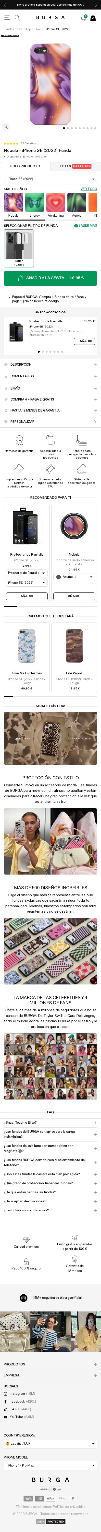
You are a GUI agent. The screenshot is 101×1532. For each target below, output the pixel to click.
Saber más (87, 225)
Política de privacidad (69, 1507)
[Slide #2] (72, 128)
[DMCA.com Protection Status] (50, 1522)
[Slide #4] (80, 128)
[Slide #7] (91, 128)
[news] (84, 18)
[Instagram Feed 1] (50, 1331)
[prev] (5, 5)
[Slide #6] (87, 128)
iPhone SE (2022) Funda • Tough (26, 681)
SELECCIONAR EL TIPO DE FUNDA (31, 226)
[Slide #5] (84, 128)
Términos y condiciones (33, 1507)
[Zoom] (6, 127)
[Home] (51, 18)
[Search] (17, 18)
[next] (96, 5)
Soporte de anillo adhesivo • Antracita (74, 562)
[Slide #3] (76, 128)
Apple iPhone (34, 29)
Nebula (74, 554)
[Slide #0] (64, 128)
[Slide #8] (95, 128)
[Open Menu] (7, 18)
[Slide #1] (68, 128)
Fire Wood (74, 673)
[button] (20, 143)
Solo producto (25, 166)
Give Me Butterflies (27, 673)
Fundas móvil (13, 29)
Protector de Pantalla (26, 554)
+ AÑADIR (84, 341)
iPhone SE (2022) (58, 29)
